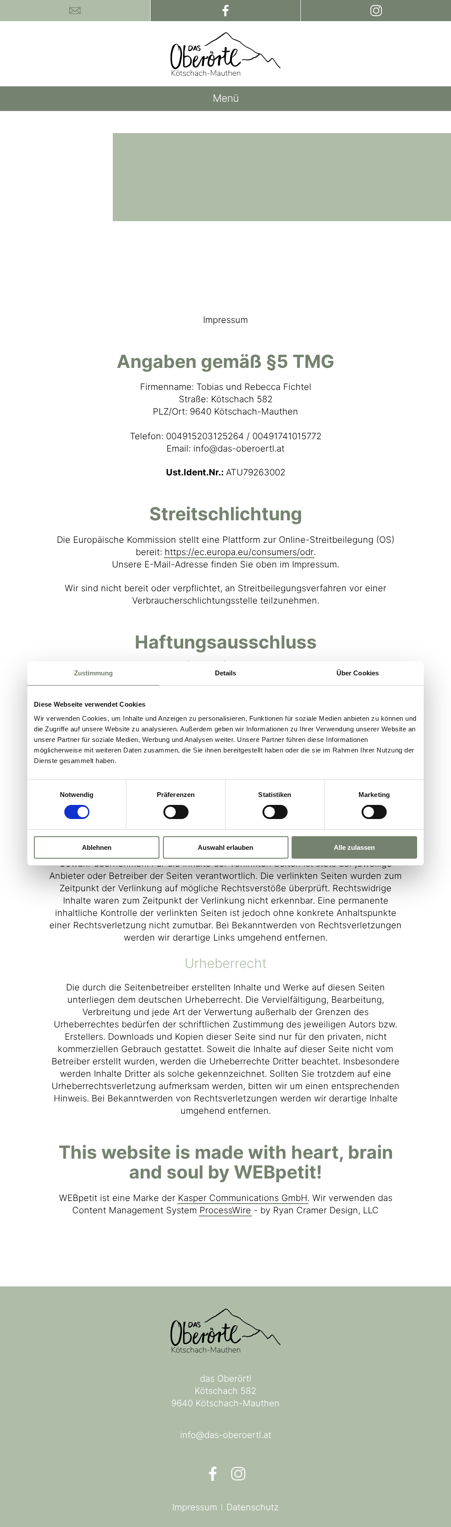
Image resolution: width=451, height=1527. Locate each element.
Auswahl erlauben (225, 847)
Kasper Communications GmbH (242, 1198)
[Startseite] (225, 53)
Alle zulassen (354, 847)
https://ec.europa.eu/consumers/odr (239, 552)
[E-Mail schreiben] (75, 10)
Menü (226, 98)
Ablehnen (96, 847)
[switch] (176, 812)
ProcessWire (225, 1210)
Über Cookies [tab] (357, 673)
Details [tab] (226, 673)
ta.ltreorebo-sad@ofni (225, 1435)
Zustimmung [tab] (93, 673)
